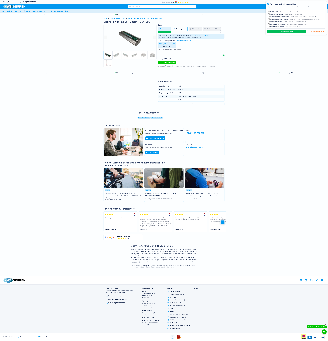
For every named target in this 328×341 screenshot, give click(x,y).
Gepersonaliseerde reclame (295, 19)
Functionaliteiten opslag (288, 24)
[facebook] (306, 280)
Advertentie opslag (286, 14)
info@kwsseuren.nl (194, 147)
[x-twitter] (316, 280)
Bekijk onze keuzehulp (201, 35)
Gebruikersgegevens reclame (293, 17)
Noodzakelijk (286, 12)
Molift (130, 19)
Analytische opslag (288, 22)
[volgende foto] (154, 37)
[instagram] (311, 280)
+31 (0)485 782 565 (195, 133)
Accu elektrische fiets (117, 19)
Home (106, 19)
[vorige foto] (105, 37)
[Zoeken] (194, 6)
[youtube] (322, 280)
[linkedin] (300, 280)
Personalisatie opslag (285, 26)
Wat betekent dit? (184, 40)
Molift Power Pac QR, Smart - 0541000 (148, 19)
